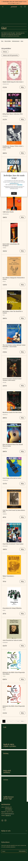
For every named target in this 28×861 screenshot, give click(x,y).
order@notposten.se (14, 183)
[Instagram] (5, 820)
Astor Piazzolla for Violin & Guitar (12, 640)
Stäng (14, 193)
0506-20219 (19, 184)
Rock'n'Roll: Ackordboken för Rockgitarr (11, 244)
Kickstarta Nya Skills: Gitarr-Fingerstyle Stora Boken (14, 673)
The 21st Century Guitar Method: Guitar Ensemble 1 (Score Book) (14, 345)
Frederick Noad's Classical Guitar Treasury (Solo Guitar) (12, 379)
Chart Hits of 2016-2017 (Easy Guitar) (13, 544)
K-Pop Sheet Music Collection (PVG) (13, 114)
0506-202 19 (8, 815)
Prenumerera (22, 851)
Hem (2, 41)
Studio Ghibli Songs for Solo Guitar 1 (13, 82)
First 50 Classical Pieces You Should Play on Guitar (13, 445)
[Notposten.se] (14, 6)
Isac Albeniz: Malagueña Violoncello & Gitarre (14, 278)
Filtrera (5, 51)
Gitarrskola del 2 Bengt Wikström (12, 608)
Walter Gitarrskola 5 (8, 576)
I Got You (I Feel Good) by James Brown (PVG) (14, 511)
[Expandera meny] (2, 6)
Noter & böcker (8, 41)
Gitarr (22, 41)
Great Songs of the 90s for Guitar (12, 478)
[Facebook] (2, 820)
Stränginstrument (15, 41)
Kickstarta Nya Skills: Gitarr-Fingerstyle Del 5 (14, 706)
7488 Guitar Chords (8, 212)
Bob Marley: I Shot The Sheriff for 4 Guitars (13, 312)
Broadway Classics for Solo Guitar (12, 412)
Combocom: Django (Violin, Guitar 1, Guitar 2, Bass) (13, 146)
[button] (21, 6)
